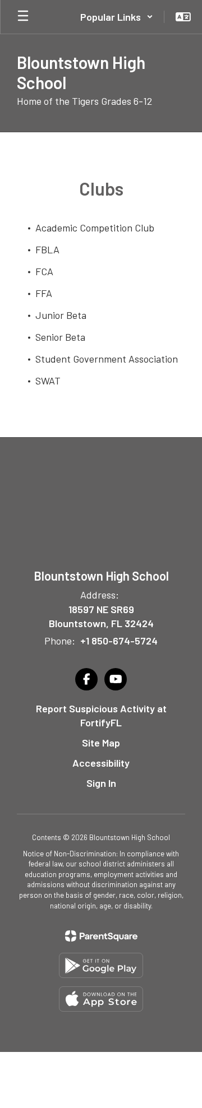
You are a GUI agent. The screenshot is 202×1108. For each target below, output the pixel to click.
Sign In (101, 783)
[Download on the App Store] (101, 999)
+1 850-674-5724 (119, 640)
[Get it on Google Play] (101, 965)
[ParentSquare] (101, 936)
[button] (116, 17)
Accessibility (101, 763)
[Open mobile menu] (23, 17)
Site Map (101, 742)
